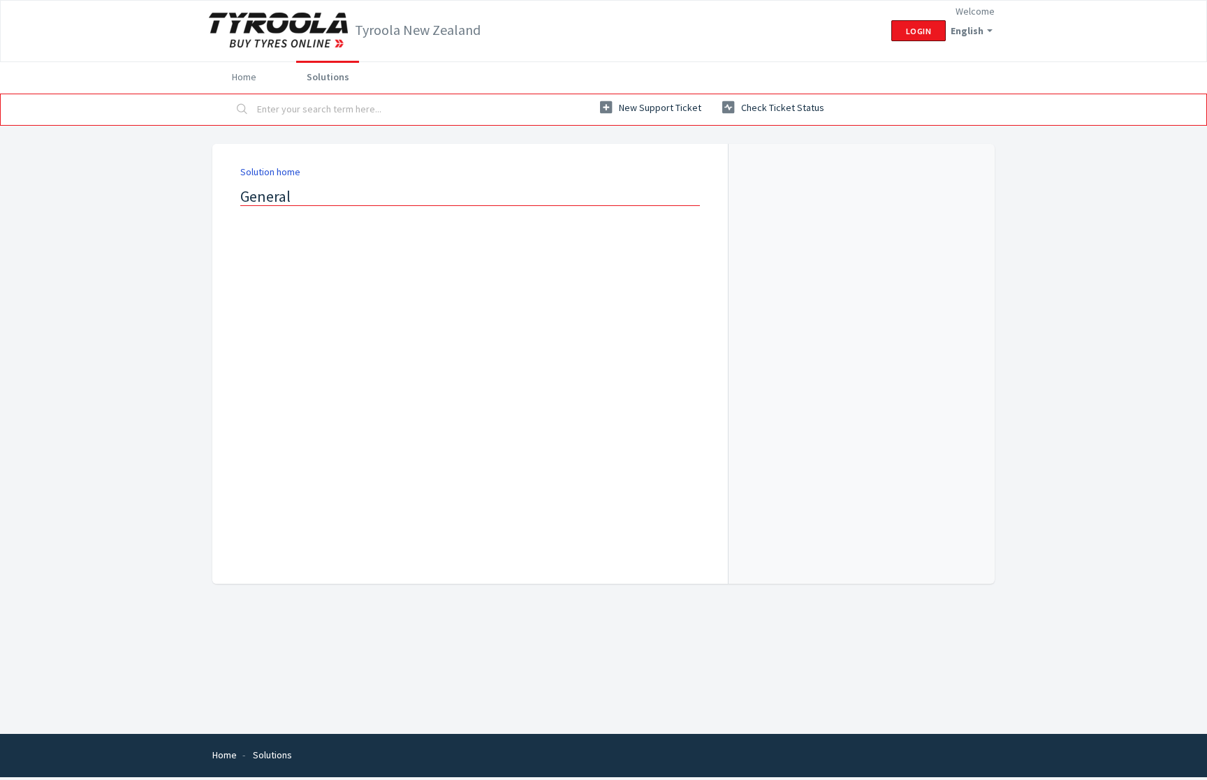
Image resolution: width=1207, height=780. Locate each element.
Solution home (270, 171)
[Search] (242, 110)
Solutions (328, 77)
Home (244, 77)
